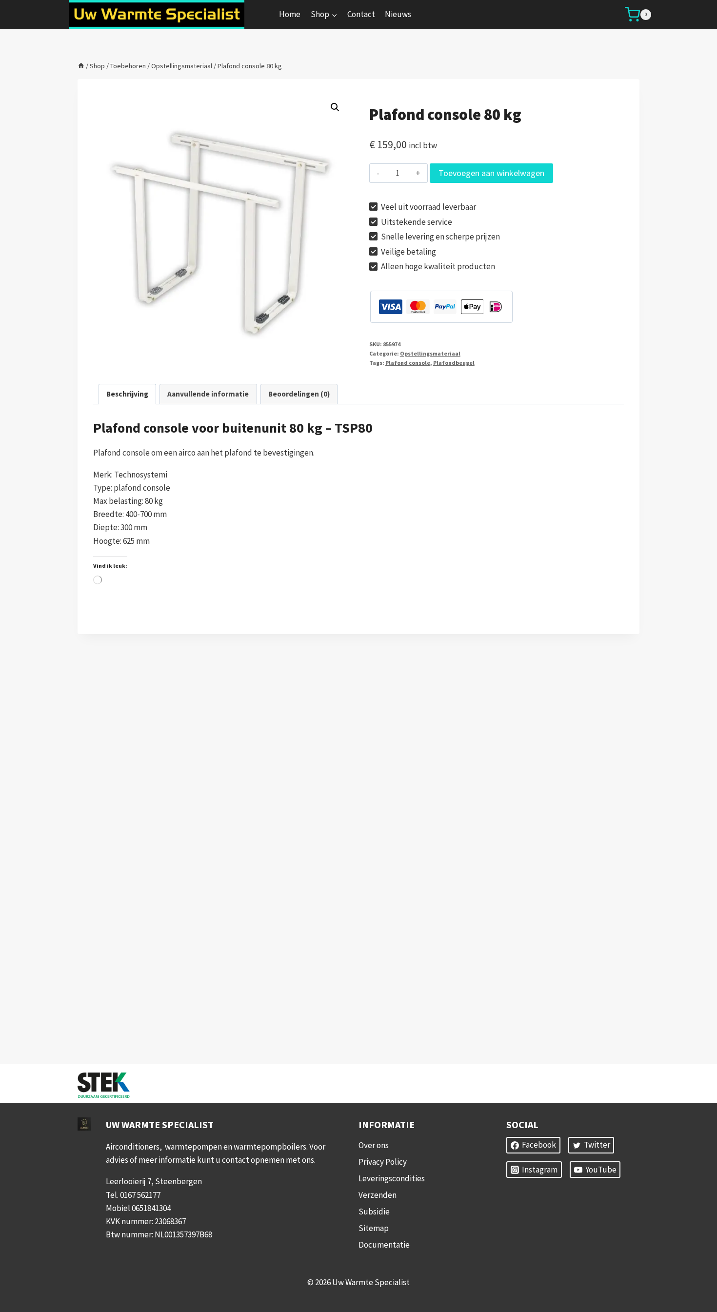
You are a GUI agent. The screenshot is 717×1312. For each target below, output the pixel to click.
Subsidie (374, 1211)
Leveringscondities (391, 1178)
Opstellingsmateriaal (430, 353)
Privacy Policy (382, 1161)
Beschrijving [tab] (127, 393)
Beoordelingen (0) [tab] (299, 393)
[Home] (81, 65)
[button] (335, 107)
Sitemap (373, 1228)
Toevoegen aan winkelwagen (491, 173)
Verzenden (377, 1195)
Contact (361, 14)
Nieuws (398, 14)
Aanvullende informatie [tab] (208, 393)
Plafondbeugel (454, 362)
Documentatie (384, 1244)
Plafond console (407, 362)
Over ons (373, 1145)
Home (289, 14)
